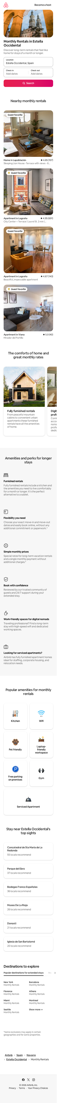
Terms (22, 1088)
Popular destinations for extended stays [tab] (24, 972)
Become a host (42, 5)
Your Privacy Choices (38, 1088)
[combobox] (28, 63)
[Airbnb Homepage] (6, 5)
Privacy (12, 1088)
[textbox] (16, 74)
